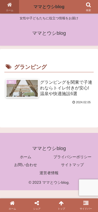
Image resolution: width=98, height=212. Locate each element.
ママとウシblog (49, 6)
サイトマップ (72, 165)
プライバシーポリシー (72, 157)
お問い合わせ (25, 165)
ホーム (25, 157)
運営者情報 (49, 173)
